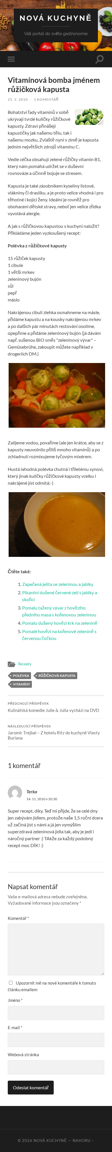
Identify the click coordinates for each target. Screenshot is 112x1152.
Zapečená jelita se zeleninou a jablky (57, 584)
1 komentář (46, 99)
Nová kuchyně (56, 18)
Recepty (25, 664)
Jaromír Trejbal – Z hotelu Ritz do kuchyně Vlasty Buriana (54, 733)
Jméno (15, 1000)
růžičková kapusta (57, 675)
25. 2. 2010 (18, 99)
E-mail (15, 1027)
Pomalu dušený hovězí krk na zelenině (59, 623)
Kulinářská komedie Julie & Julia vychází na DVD (53, 707)
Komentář (18, 918)
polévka (21, 675)
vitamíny (21, 684)
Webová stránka (23, 1054)
